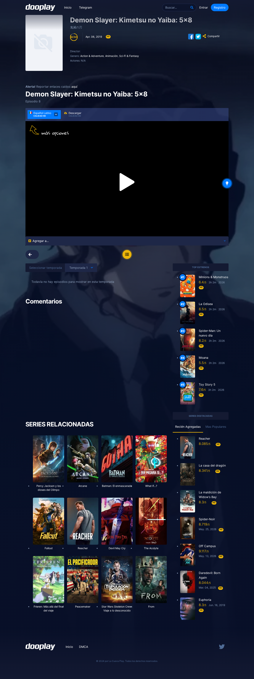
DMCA (83, 647)
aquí (74, 86)
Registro (220, 7)
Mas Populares (215, 426)
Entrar (203, 7)
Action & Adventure (92, 55)
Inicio (68, 7)
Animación (111, 55)
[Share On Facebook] (191, 36)
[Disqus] (96, 359)
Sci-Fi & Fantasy (129, 55)
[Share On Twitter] (198, 36)
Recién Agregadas (188, 426)
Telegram (85, 7)
